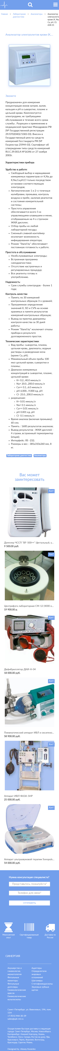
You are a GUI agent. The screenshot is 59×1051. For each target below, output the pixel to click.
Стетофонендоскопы (42, 984)
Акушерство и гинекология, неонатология (15, 971)
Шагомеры (37, 981)
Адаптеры (37, 968)
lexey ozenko (28, 1049)
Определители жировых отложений (39, 974)
